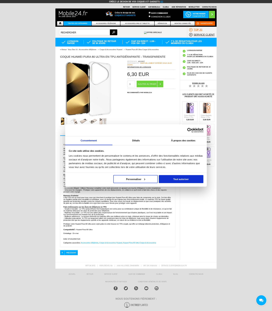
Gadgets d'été (206, 23)
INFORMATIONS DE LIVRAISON (139, 67)
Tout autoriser (181, 179)
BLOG (175, 274)
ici (161, 1)
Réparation (162, 23)
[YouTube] (146, 288)
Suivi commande (159, 13)
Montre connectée (183, 23)
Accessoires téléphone (89, 243)
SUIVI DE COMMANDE (136, 274)
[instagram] (157, 288)
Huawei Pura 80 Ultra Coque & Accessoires (139, 243)
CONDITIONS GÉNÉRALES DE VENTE (152, 281)
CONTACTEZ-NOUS (209, 7)
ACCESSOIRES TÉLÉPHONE (106, 23)
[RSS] (136, 288)
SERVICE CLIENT (139, 7)
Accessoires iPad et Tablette (137, 23)
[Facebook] (116, 288)
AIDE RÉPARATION (179, 7)
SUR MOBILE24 (154, 7)
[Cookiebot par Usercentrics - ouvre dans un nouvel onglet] (189, 130)
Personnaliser (133, 179)
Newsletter (194, 7)
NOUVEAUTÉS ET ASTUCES (116, 281)
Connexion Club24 (160, 16)
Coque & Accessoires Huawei (110, 243)
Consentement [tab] (89, 140)
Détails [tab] (136, 140)
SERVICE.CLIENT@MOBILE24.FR (174, 265)
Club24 (166, 7)
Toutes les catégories (77, 23)
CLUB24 (159, 274)
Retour (64, 49)
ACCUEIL (72, 274)
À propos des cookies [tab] (183, 140)
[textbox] (88, 32)
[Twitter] (126, 288)
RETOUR (126, 7)
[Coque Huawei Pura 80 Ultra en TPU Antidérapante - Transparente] (88, 116)
